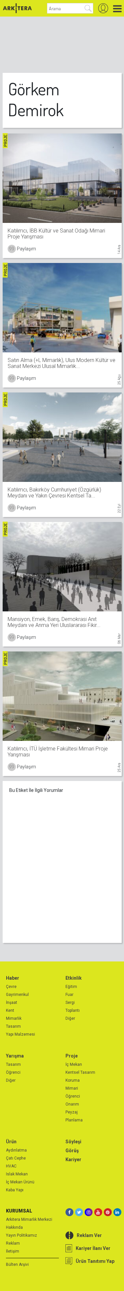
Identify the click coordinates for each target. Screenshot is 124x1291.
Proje (71, 1056)
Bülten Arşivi (17, 1264)
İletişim (12, 1251)
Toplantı (72, 1010)
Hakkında (14, 1227)
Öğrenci (13, 1072)
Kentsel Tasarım (80, 1072)
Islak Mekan (17, 1174)
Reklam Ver (89, 1235)
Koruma (72, 1080)
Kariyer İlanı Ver (93, 1248)
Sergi (70, 1002)
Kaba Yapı (14, 1190)
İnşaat (11, 1002)
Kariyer (73, 1159)
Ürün (11, 1141)
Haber (12, 978)
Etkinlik (73, 978)
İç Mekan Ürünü (20, 1182)
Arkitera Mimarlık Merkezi (29, 1219)
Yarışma (15, 1056)
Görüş (72, 1150)
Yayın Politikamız (21, 1235)
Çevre (11, 986)
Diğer (70, 1018)
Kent (10, 1010)
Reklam (13, 1243)
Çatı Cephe (16, 1158)
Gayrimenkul (17, 994)
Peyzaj (71, 1112)
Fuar (69, 994)
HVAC (11, 1166)
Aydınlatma (16, 1150)
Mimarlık (13, 1018)
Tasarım (13, 1026)
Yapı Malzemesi (20, 1034)
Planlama (74, 1120)
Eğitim (71, 986)
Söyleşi (73, 1141)
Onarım (72, 1104)
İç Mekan (73, 1064)
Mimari (71, 1088)
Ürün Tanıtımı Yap (95, 1261)
